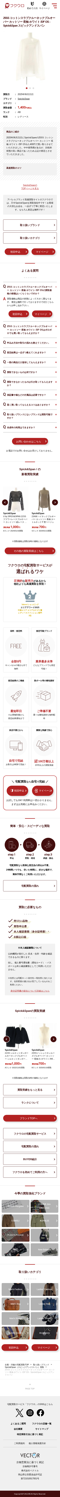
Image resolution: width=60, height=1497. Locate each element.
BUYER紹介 (30, 1159)
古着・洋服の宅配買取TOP (17, 1365)
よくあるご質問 (18, 1423)
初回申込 (15, 251)
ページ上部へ (30, 1386)
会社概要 (18, 1429)
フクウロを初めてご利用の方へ (30, 1172)
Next (55, 502)
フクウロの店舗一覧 (42, 1423)
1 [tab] (27, 88)
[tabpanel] (30, 58)
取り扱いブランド (30, 225)
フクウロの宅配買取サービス (30, 1133)
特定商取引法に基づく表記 (30, 1434)
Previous (5, 502)
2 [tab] (30, 88)
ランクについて (30, 1102)
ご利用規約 (19, 1443)
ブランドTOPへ (29, 1118)
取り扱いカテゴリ (30, 238)
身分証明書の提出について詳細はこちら (30, 991)
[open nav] (54, 6)
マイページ (42, 251)
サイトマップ (41, 1429)
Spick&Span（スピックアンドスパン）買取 (24, 1367)
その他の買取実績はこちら (29, 550)
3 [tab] (33, 88)
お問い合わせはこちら (28, 441)
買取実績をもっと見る (30, 1089)
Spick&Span (24, 99)
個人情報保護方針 (37, 1443)
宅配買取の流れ (30, 885)
